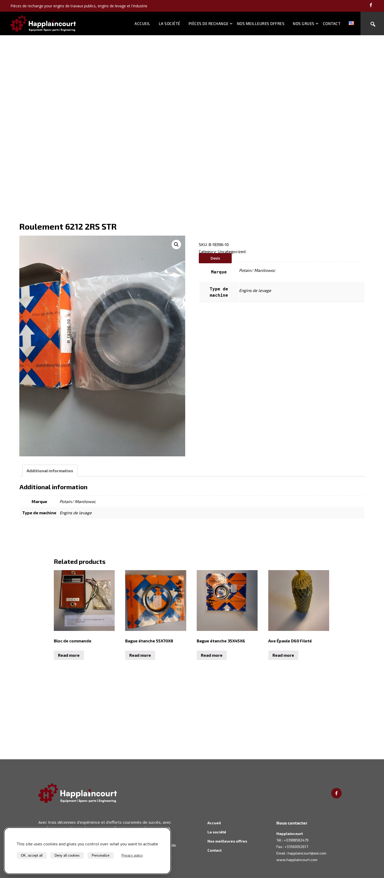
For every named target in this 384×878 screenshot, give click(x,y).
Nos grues (304, 23)
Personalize (100, 855)
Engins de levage (255, 290)
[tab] (50, 470)
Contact (332, 23)
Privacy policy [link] (132, 855)
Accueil (142, 23)
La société (169, 23)
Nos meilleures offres (261, 23)
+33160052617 (296, 846)
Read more (69, 655)
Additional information (50, 470)
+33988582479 (296, 840)
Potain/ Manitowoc (257, 270)
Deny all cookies (67, 855)
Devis (215, 258)
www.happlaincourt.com (296, 859)
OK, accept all (32, 855)
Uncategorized (232, 251)
